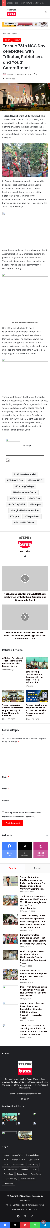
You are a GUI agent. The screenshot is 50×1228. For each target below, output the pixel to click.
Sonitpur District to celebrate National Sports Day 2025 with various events (33, 975)
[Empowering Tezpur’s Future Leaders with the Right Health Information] (37, 663)
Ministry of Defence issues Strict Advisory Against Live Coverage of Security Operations (33, 991)
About (8, 1205)
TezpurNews (36, 1174)
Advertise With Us (19, 1209)
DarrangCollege (25, 486)
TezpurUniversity (10, 1179)
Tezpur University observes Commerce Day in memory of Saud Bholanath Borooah (12, 710)
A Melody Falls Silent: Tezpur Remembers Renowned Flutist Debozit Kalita (12, 662)
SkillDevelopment (10, 1169)
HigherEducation (18, 1160)
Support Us (33, 1209)
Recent (37, 868)
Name (5, 777)
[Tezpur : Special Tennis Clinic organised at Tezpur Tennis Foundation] (40, 1117)
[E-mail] (7, 461)
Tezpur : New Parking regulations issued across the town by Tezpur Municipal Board (36, 710)
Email (5, 789)
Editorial (10, 74)
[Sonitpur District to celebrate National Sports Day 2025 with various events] (10, 974)
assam (6, 1155)
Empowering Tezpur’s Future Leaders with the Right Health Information (34, 677)
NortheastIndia (18, 1164)
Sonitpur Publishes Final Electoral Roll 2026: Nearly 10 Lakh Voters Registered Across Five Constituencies (33, 902)
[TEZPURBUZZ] (11, 12)
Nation (15, 34)
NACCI (6, 1164)
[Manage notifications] (43, 1222)
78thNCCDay (15, 480)
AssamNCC (36, 480)
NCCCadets (17, 498)
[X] (25, 1099)
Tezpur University (28, 1179)
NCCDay (35, 498)
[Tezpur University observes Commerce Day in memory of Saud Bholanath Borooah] (13, 696)
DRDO (6, 1160)
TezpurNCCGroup (25, 522)
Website (5, 800)
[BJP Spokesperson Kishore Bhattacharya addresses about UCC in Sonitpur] (9, 1126)
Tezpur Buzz (22, 1174)
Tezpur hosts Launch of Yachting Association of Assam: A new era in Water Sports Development (33, 1030)
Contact (16, 1205)
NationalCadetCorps (25, 492)
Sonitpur (36, 504)
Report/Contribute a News (32, 1205)
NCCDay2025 (17, 504)
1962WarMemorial (25, 474)
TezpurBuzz (32, 516)
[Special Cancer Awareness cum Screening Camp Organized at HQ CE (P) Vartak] (25, 1117)
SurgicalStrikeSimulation (25, 510)
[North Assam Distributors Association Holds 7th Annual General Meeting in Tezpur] (9, 1135)
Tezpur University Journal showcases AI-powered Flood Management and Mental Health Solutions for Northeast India (33, 921)
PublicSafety (33, 1164)
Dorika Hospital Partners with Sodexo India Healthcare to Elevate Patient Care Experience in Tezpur (33, 957)
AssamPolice (17, 1155)
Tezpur (17, 40)
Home (7, 34)
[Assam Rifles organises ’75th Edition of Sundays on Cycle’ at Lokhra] (40, 1126)
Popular (13, 868)
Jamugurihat (34, 1160)
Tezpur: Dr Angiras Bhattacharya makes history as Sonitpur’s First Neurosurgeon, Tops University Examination (33, 883)
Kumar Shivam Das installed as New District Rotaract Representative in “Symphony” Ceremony (33, 939)
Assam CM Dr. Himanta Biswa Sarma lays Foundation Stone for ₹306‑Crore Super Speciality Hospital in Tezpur (32, 1010)
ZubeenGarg (8, 1183)
